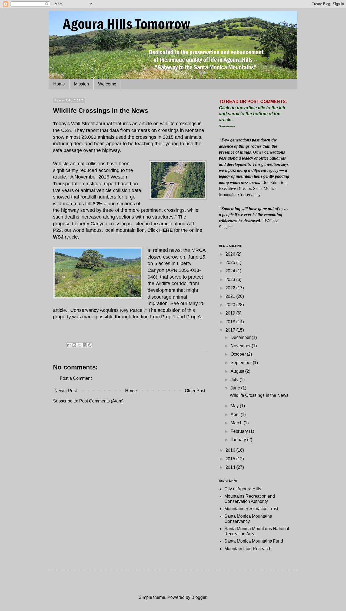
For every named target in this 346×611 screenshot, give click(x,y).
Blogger (198, 597)
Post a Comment (76, 378)
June (236, 388)
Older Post (195, 390)
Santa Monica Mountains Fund (253, 541)
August (238, 371)
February (240, 431)
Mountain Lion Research (247, 548)
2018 (230, 321)
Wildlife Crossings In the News (259, 395)
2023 (230, 279)
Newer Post (65, 390)
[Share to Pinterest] (89, 345)
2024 (230, 271)
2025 (230, 262)
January (239, 439)
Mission (81, 84)
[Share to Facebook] (84, 345)
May (235, 406)
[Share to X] (79, 345)
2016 (230, 450)
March (237, 423)
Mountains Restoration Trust (251, 508)
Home (59, 84)
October (239, 354)
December (241, 337)
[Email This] (69, 345)
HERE (166, 230)
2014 (230, 467)
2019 (230, 313)
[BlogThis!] (74, 345)
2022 (230, 288)
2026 (230, 254)
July (235, 379)
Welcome (107, 84)
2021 (230, 296)
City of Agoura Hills (242, 489)
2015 (230, 459)
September (242, 362)
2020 (230, 304)
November (241, 346)
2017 (230, 330)
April (236, 414)
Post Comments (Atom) (101, 401)
